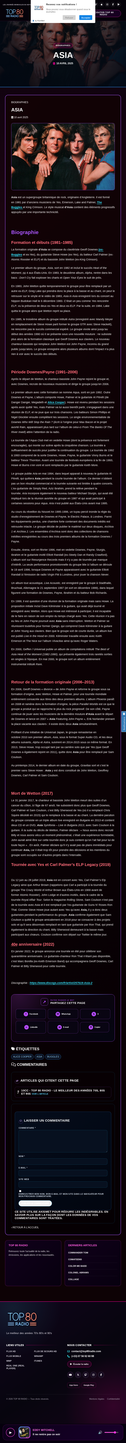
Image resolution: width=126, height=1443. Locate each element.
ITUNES (38, 1361)
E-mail (23, 1168)
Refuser (69, 17)
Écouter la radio (81, 1364)
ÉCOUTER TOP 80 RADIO (103, 13)
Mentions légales (96, 1399)
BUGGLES (53, 1056)
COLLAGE (73, 1279)
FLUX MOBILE (13, 1356)
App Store (73, 1385)
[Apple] (101, 4)
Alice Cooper (56, 402)
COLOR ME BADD (77, 1266)
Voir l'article (40, 1094)
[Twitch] (96, 4)
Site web (24, 1179)
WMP (9, 1361)
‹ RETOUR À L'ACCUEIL (25, 1227)
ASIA (39, 1056)
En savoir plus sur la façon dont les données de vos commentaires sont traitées (61, 1215)
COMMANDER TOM (78, 1252)
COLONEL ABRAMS (78, 1272)
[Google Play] (118, 4)
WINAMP (38, 1356)
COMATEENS (75, 1259)
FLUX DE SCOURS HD (45, 1351)
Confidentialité (113, 1399)
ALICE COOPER (22, 1056)
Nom (22, 1156)
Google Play (89, 1385)
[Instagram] (107, 4)
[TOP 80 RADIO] (14, 13)
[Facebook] (113, 4)
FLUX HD (11, 1351)
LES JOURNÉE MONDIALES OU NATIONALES (20, 5)
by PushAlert (40, 20)
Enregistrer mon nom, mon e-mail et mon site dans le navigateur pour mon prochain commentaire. (61, 1195)
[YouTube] (70, 1375)
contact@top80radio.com (86, 1351)
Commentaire (27, 1128)
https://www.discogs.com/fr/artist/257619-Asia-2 (61, 982)
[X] (78, 1375)
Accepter (85, 17)
